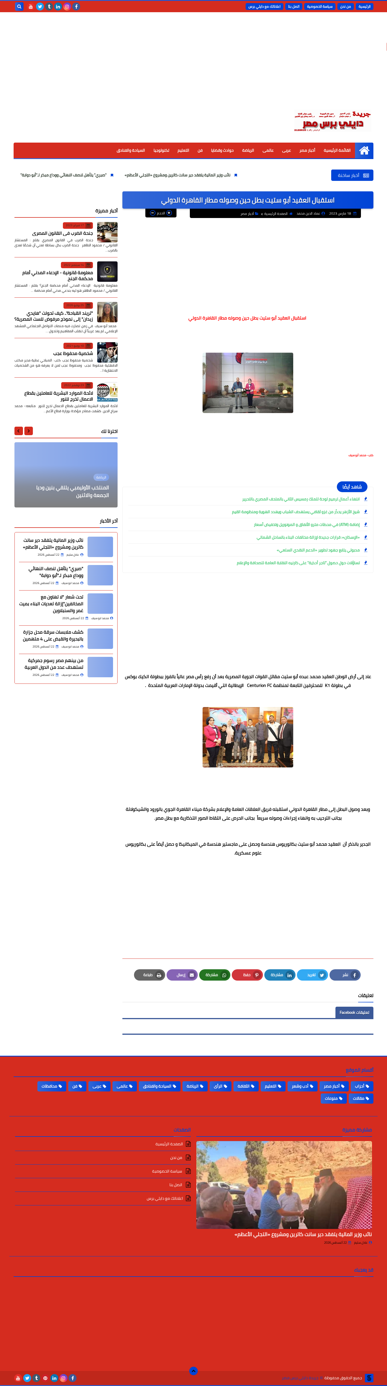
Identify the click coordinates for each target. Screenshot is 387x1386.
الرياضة (248, 150)
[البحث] (19, 6)
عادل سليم (360, 1242)
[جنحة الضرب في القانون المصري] (107, 232)
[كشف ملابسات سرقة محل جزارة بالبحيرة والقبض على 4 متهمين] (100, 639)
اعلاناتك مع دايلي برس (264, 6)
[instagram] (67, 6)
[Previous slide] (28, 431)
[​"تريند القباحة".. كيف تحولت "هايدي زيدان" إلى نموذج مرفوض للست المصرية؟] (107, 312)
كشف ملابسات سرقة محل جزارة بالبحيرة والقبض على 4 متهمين (53, 635)
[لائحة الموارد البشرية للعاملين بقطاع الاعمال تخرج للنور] (107, 392)
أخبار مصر (307, 150)
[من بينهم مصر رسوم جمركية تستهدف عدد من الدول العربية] (100, 667)
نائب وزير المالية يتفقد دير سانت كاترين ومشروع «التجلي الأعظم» (206, 175)
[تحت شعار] (100, 603)
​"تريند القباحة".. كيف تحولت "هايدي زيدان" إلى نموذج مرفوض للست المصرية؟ (53, 315)
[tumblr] (49, 6)
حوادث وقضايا (222, 150)
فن (200, 150)
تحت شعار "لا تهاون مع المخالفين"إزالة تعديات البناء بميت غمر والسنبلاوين (51, 604)
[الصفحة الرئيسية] (364, 150)
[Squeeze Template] (369, 1378)
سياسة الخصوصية (320, 6)
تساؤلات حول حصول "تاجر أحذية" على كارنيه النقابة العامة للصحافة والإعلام (298, 562)
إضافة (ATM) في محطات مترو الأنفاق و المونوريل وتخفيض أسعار (307, 524)
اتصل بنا (293, 6)
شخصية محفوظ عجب (73, 353)
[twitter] (40, 6)
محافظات (49, 1086)
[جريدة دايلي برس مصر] (332, 120)
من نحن (345, 6)
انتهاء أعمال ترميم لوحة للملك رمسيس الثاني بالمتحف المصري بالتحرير (301, 499)
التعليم (183, 150)
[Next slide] (18, 431)
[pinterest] (45, 1378)
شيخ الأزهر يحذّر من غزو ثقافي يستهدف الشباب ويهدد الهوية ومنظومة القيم (296, 511)
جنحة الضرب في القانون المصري (62, 232)
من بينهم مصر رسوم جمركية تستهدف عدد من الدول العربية (54, 663)
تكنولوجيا (161, 150)
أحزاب (359, 1086)
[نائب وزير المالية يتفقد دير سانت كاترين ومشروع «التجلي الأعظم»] (100, 547)
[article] (66, 474)
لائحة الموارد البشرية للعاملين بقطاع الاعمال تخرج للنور (58, 395)
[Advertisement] (193, 65)
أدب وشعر (300, 1086)
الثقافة (244, 1086)
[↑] (193, 1371)
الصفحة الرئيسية (276, 214)
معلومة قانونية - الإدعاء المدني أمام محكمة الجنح (57, 275)
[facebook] (76, 6)
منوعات (331, 1098)
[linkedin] (58, 6)
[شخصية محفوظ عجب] (107, 352)
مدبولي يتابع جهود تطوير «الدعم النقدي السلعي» (318, 550)
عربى (286, 150)
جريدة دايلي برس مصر (300, 1378)
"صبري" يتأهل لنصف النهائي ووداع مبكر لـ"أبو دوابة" (92, 175)
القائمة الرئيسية (337, 150)
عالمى (268, 150)
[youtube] (31, 6)
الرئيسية (365, 6)
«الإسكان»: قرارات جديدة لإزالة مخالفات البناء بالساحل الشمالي (308, 537)
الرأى (218, 1086)
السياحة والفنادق (131, 150)
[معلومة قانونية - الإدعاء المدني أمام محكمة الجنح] (107, 271)
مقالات (358, 1098)
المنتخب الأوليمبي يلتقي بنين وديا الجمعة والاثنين (72, 491)
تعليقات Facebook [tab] (354, 1012)
